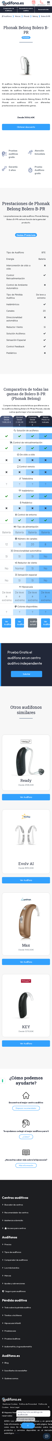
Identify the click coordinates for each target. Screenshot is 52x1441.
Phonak (26, 16)
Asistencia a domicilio (13, 1220)
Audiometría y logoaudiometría (18, 1346)
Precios (7, 1244)
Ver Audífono (7, 623)
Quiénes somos (11, 1378)
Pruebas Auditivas (12, 1338)
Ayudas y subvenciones (14, 1283)
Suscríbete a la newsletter (15, 1370)
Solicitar (26, 674)
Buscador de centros (13, 1204)
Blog (6, 1362)
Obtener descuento (26, 127)
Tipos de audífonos (12, 1252)
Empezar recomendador (26, 1108)
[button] (33, 3)
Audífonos (8, 16)
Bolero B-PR (45, 16)
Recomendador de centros (16, 1212)
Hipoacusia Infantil (12, 1323)
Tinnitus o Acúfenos (13, 1315)
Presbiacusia (10, 1331)
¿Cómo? (26, 1137)
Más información (26, 1165)
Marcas (18, 16)
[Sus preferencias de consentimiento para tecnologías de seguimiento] (2, 1080)
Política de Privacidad (28, 1404)
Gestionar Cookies (10, 1404)
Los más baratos (11, 1267)
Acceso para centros (16, 1228)
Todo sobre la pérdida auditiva (17, 1307)
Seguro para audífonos (15, 1291)
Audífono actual (33, 623)
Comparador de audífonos (16, 1260)
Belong (35, 16)
